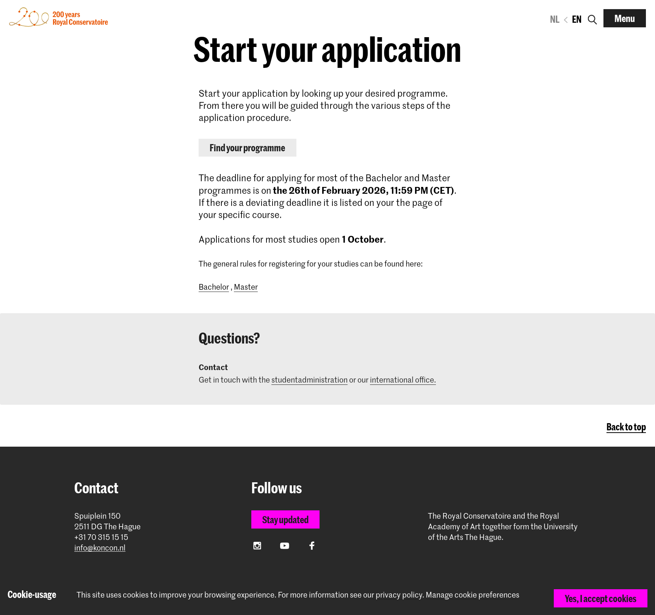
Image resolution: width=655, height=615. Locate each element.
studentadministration (309, 379)
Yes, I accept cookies (600, 598)
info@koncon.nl (99, 548)
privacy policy (399, 594)
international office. (403, 379)
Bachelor (214, 287)
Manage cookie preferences (472, 594)
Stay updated (285, 519)
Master (246, 287)
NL (554, 19)
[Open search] (592, 18)
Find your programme (247, 147)
